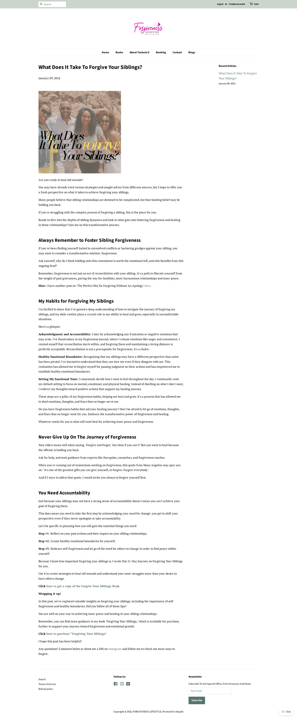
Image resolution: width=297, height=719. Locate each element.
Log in (220, 4)
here (148, 286)
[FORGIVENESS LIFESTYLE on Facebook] (116, 684)
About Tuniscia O (139, 52)
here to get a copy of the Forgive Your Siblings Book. (83, 586)
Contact (177, 52)
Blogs (191, 52)
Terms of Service (47, 684)
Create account (237, 4)
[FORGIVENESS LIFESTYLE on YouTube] (128, 684)
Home (105, 52)
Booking (161, 52)
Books (119, 52)
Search (42, 679)
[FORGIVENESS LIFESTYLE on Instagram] (122, 684)
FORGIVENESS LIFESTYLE (147, 711)
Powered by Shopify (173, 711)
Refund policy (45, 688)
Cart (256, 4)
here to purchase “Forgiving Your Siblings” (76, 634)
